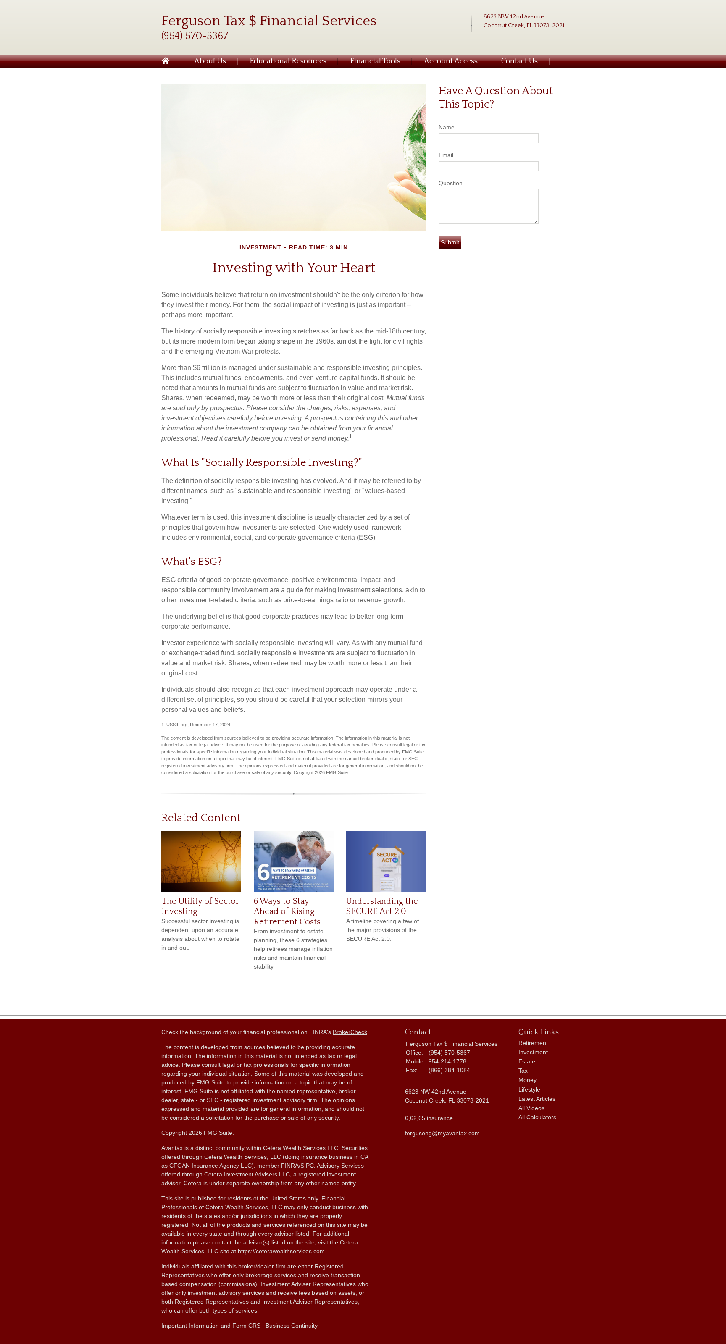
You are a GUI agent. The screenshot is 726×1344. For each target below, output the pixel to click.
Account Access (451, 61)
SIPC (307, 1165)
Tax (523, 1070)
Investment (533, 1052)
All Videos (531, 1108)
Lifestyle (529, 1089)
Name (447, 127)
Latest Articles (536, 1098)
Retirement (533, 1043)
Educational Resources (288, 61)
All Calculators (537, 1117)
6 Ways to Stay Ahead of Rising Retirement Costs (287, 912)
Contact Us (519, 61)
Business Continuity (292, 1325)
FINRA (290, 1165)
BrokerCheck (350, 1032)
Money (527, 1079)
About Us (210, 61)
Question (451, 183)
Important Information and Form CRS (210, 1325)
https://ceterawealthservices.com (281, 1251)
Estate (526, 1061)
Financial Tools (375, 61)
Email (446, 155)
